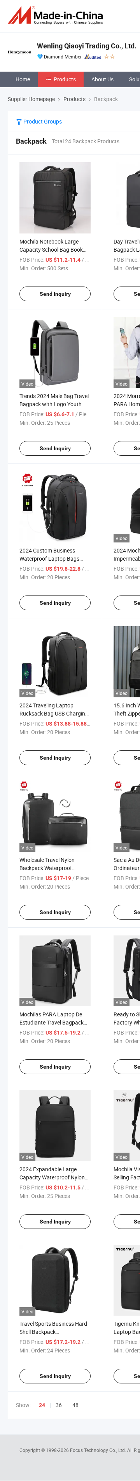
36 (59, 1405)
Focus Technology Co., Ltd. (98, 1450)
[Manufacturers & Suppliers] (57, 15)
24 (42, 1405)
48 (75, 1405)
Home (23, 79)
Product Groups (42, 121)
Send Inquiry (55, 294)
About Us (102, 79)
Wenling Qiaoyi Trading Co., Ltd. (86, 46)
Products (65, 79)
